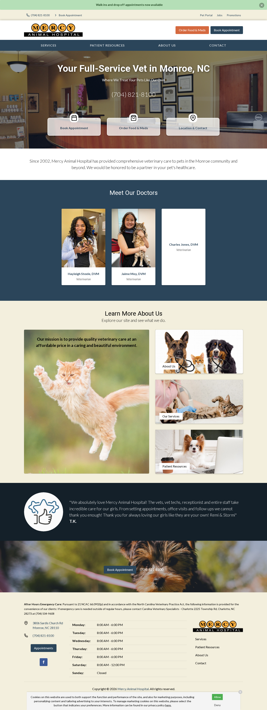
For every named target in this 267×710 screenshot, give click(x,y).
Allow (217, 697)
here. (168, 705)
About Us (167, 45)
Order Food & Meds (192, 30)
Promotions (234, 15)
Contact (217, 45)
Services (48, 45)
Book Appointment (227, 30)
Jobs (219, 15)
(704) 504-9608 (45, 613)
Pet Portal (206, 15)
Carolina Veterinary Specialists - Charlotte (167, 609)
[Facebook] (43, 662)
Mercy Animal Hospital (133, 689)
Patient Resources (107, 45)
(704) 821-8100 (133, 94)
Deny (217, 705)
